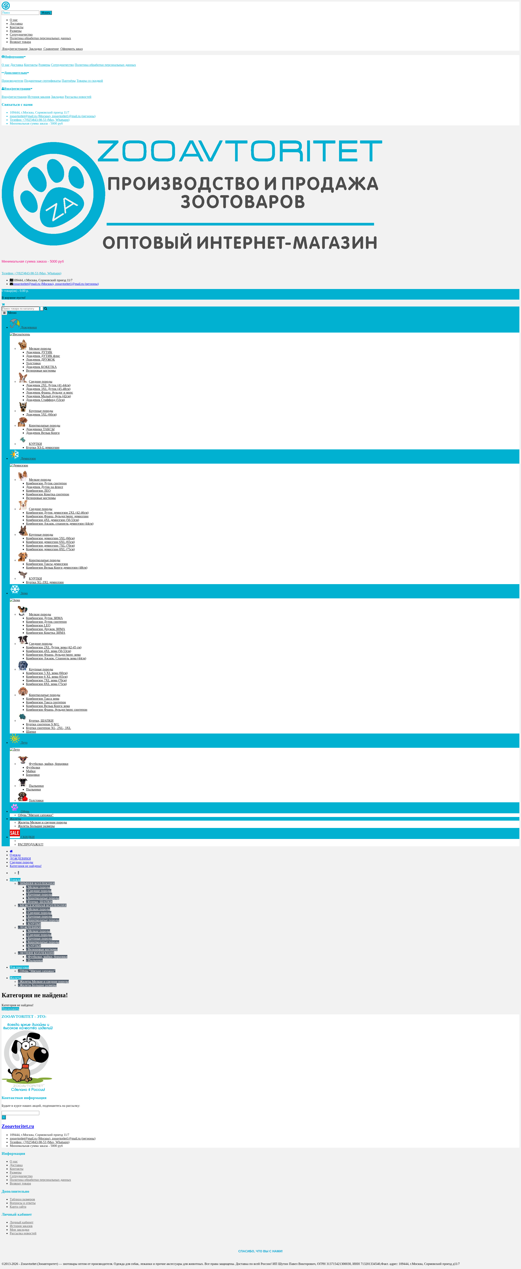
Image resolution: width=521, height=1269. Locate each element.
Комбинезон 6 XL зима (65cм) (47, 676)
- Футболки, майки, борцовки (46, 956)
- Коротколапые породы (42, 898)
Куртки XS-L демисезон (42, 447)
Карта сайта (18, 1206)
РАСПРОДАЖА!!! (30, 844)
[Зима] (15, 600)
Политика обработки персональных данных (40, 38)
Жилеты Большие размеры (36, 826)
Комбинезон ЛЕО (38, 490)
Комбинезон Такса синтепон (46, 702)
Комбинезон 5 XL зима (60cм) (47, 673)
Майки (31, 771)
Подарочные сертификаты (42, 80)
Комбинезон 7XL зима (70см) (46, 680)
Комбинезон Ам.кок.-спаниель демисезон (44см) (59, 523)
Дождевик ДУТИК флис (43, 356)
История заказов (38, 97)
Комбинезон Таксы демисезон (47, 564)
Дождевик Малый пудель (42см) (48, 396)
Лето (23, 742)
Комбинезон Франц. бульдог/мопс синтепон (56, 709)
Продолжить (10, 1009)
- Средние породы (38, 890)
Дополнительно (15, 72)
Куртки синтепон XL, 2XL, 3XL (48, 728)
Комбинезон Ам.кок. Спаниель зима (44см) (56, 658)
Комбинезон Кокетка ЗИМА (45, 632)
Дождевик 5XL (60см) (41, 414)
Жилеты (15, 818)
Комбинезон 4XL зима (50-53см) (48, 651)
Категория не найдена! (26, 866)
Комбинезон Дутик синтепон (46, 483)
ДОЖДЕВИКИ (20, 858)
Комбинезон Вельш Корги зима (48, 706)
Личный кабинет (21, 1222)
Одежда (15, 855)
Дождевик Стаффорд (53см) (45, 400)
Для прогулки (19, 967)
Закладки (57, 97)
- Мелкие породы (38, 887)
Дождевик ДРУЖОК (40, 359)
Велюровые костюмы (41, 370)
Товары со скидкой (90, 80)
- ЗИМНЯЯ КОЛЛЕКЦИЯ (36, 883)
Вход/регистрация (17, 88)
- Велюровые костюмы (42, 949)
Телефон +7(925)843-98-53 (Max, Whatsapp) (39, 120)
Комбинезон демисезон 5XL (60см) (50, 538)
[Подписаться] (4, 1117)
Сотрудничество (21, 34)
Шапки (31, 731)
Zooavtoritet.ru (18, 1126)
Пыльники (36, 785)
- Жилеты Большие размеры (37, 985)
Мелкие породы (40, 348)
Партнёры (69, 80)
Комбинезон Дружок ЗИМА (45, 629)
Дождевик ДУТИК (39, 352)
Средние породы (40, 381)
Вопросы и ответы (23, 1203)
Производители (12, 80)
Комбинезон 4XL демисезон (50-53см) (52, 520)
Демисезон (28, 458)
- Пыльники (34, 960)
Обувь (24, 811)
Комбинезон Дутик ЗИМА (44, 618)
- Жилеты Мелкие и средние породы (43, 981)
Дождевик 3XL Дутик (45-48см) (48, 389)
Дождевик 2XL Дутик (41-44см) (48, 385)
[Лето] (15, 749)
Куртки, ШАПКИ (41, 720)
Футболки (33, 767)
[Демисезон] (19, 465)
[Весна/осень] (20, 334)
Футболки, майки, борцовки (48, 763)
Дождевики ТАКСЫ (40, 429)
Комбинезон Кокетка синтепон (47, 494)
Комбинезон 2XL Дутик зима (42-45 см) (53, 647)
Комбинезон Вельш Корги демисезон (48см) (56, 567)
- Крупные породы (39, 894)
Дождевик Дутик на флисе (44, 487)
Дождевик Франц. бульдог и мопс (49, 392)
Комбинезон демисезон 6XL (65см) (50, 542)
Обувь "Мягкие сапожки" (36, 815)
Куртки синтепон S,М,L (42, 724)
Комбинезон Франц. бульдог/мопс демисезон (57, 516)
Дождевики (28, 327)
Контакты (16, 27)
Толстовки (33, 363)
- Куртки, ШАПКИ (39, 901)
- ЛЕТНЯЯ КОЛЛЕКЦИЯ (36, 953)
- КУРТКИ (33, 923)
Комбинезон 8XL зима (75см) (46, 684)
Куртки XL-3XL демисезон (45, 582)
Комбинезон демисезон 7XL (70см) (50, 545)
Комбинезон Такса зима (42, 698)
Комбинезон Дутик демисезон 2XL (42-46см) (57, 512)
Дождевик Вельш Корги (43, 433)
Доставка (16, 23)
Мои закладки (19, 1229)
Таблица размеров (22, 1199)
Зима (24, 593)
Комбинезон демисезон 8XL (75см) (50, 549)
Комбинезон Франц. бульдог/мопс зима (53, 654)
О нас (14, 20)
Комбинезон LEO (38, 625)
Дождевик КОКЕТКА (41, 367)
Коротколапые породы (44, 425)
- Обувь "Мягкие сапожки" (36, 971)
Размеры (16, 31)
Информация (14, 56)
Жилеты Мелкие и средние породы (42, 822)
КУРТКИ (35, 444)
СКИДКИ (27, 837)
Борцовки (33, 774)
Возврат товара (20, 42)
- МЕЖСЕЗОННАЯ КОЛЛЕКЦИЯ (42, 905)
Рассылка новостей (78, 97)
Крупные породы (41, 411)
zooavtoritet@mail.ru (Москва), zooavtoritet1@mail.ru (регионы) (52, 116)
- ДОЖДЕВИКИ (29, 927)
